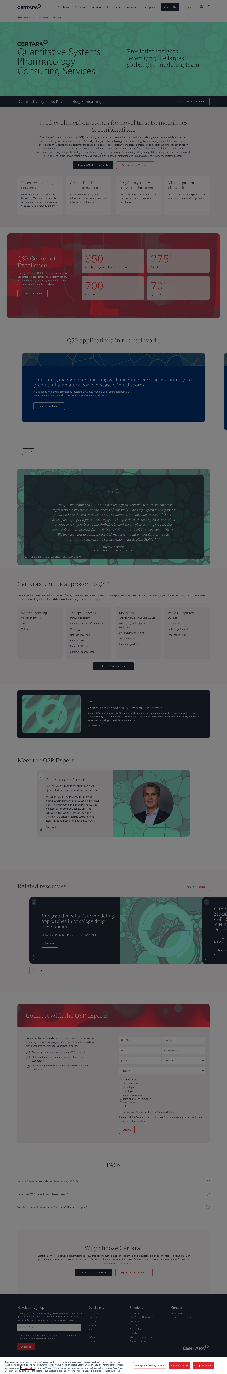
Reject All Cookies (179, 1365)
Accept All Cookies (203, 1365)
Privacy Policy (27, 1367)
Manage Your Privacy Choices (150, 1365)
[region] (113, 1365)
